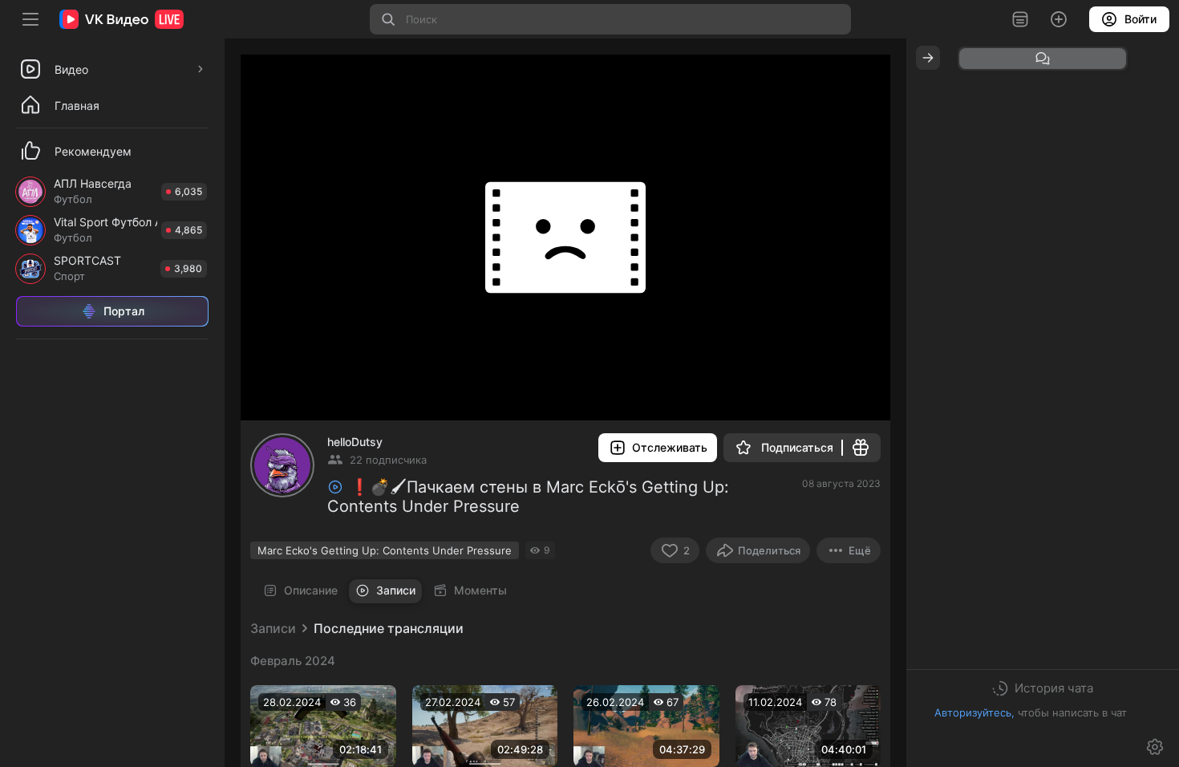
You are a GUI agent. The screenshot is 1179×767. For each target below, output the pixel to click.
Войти (1140, 19)
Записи (273, 628)
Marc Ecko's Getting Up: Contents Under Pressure (384, 550)
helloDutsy (355, 441)
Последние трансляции (389, 628)
